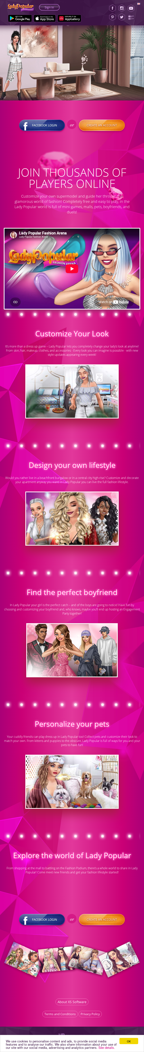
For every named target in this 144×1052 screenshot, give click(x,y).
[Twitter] (121, 17)
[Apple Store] (45, 18)
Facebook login (44, 125)
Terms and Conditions (60, 1014)
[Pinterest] (112, 17)
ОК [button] (129, 1041)
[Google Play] (20, 18)
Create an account (102, 125)
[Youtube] (132, 8)
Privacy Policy (90, 1014)
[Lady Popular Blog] (132, 17)
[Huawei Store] (69, 18)
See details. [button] (106, 1047)
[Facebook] (112, 8)
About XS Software (72, 1002)
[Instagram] (121, 8)
